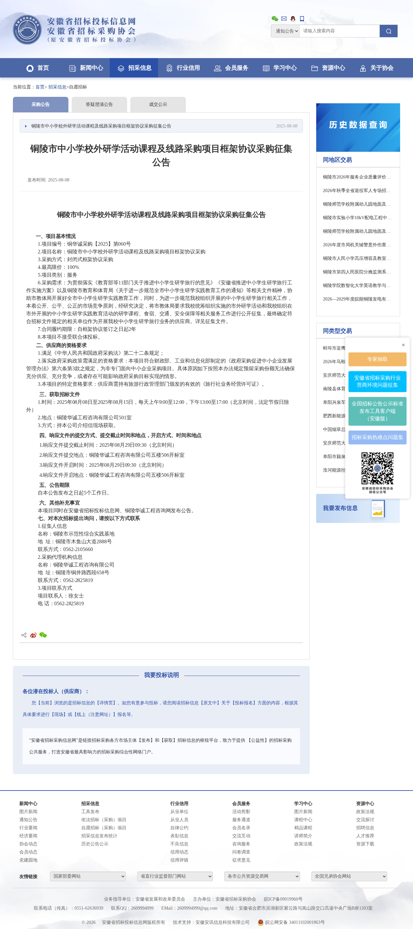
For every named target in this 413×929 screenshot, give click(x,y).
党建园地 (28, 860)
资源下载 (365, 844)
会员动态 (28, 852)
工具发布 (90, 811)
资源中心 (333, 68)
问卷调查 (241, 852)
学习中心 (285, 68)
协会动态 (28, 844)
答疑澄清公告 (99, 104)
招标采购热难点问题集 (377, 437)
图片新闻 (28, 811)
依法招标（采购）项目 (103, 819)
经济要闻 (28, 835)
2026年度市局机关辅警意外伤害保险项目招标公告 (358, 244)
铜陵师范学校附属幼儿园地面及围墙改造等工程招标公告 (358, 231)
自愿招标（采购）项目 (103, 827)
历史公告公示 (94, 844)
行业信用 (188, 68)
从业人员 (179, 819)
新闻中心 (91, 68)
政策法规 (365, 811)
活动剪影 (241, 811)
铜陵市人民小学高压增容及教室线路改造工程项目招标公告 (358, 258)
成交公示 (158, 104)
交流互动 (241, 835)
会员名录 (241, 827)
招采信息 (140, 68)
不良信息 (179, 844)
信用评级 (179, 860)
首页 (43, 68)
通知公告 (28, 819)
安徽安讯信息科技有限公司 (223, 922)
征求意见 (241, 860)
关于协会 (382, 68)
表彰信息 (179, 835)
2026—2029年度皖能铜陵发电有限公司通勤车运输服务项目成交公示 (358, 299)
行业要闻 (28, 827)
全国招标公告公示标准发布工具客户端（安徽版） (377, 411)
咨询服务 (241, 844)
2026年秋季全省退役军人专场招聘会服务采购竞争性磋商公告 (358, 190)
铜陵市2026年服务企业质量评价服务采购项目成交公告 (358, 177)
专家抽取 (377, 359)
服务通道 (241, 819)
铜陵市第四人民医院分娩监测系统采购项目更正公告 (358, 272)
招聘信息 (365, 827)
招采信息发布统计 (99, 835)
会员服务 (236, 68)
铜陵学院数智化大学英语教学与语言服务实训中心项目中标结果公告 (358, 285)
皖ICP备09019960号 (283, 899)
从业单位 (179, 811)
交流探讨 (365, 819)
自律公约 (179, 827)
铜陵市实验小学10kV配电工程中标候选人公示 (358, 217)
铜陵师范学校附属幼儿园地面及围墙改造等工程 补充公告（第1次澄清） (358, 204)
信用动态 (179, 852)
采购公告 (41, 104)
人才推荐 (365, 835)
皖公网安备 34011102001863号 (294, 922)
